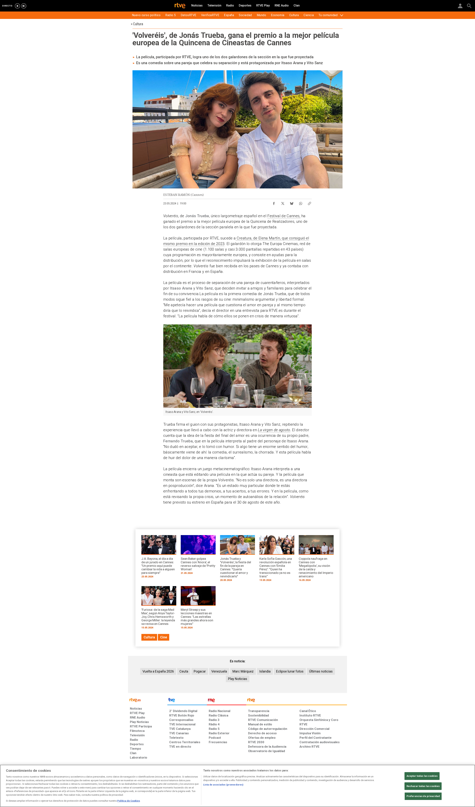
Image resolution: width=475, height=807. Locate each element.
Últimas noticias (321, 671)
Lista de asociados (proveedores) (223, 784)
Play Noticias (237, 679)
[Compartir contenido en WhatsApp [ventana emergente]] (300, 202)
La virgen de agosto (274, 430)
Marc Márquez (243, 671)
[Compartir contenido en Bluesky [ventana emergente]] (291, 202)
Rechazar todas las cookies (423, 786)
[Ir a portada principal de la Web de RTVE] (147, 700)
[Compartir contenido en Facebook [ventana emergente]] (273, 202)
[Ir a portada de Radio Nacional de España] (226, 701)
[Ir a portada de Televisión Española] (187, 701)
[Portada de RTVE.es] (180, 6)
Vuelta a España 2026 (158, 671)
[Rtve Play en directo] (17, 6)
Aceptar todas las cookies (422, 776)
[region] (237, 786)
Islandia (265, 671)
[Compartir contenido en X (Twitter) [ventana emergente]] (282, 202)
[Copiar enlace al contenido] (309, 202)
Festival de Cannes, (283, 216)
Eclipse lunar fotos (290, 671)
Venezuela (219, 671)
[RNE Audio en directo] (24, 6)
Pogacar (200, 671)
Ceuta (183, 671)
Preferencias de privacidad (423, 796)
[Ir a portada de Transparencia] (296, 701)
